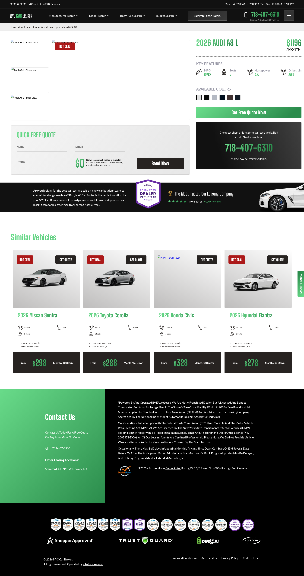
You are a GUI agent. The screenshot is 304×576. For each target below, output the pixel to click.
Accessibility (209, 558)
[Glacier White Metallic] (199, 97)
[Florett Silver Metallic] (214, 97)
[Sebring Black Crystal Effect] (237, 97)
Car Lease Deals (29, 27)
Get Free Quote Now (249, 112)
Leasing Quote (300, 284)
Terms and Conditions (183, 558)
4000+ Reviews (51, 3)
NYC (21, 16)
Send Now (160, 163)
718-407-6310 (265, 14)
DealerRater (173, 468)
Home (13, 27)
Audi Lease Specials (53, 27)
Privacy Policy (230, 558)
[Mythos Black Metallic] (206, 97)
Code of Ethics (251, 558)
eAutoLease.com (93, 564)
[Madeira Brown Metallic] (230, 97)
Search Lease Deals (207, 16)
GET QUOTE (66, 260)
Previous (8, 311)
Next (295, 311)
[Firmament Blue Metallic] (222, 97)
